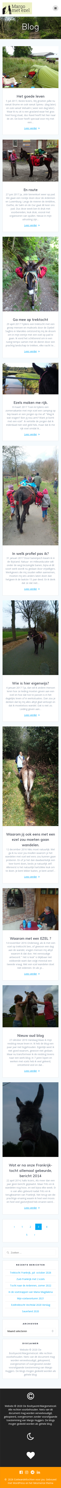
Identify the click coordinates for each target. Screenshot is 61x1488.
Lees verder (30, 128)
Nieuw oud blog (30, 1035)
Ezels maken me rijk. (31, 402)
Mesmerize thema (43, 1483)
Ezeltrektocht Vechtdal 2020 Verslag (30, 1304)
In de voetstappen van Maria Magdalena (30, 1292)
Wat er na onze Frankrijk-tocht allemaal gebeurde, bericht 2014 (30, 1170)
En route (31, 190)
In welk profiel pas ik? (30, 553)
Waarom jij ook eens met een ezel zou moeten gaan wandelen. (30, 839)
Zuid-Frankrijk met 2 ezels (30, 1279)
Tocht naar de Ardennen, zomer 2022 (30, 1285)
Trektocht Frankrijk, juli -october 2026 (30, 1272)
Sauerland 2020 (30, 1311)
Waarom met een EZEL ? (30, 938)
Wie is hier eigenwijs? (30, 683)
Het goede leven (31, 96)
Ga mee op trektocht (30, 319)
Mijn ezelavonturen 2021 (30, 1298)
